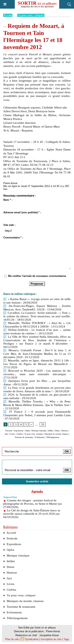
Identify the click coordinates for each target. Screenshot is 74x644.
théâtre (50, 431)
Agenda (37, 491)
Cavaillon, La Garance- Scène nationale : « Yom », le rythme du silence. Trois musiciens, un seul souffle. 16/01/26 (37, 316)
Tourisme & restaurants (24, 437)
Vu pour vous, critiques (31, 15)
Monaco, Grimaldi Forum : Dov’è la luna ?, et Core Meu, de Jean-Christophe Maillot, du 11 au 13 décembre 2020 (37, 354)
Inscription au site (51, 639)
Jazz (6, 434)
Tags (66, 639)
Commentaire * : (13, 237)
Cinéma (19, 434)
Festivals (8, 431)
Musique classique (39, 431)
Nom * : (7, 199)
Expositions (18, 431)
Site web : (9, 224)
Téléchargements (52, 437)
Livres (12, 434)
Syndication (31, 639)
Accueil (8, 15)
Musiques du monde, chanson (56, 434)
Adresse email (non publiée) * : (22, 212)
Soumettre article (37, 481)
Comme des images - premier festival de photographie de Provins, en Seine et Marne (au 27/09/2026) (32, 504)
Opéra (27, 431)
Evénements (39, 437)
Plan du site (12, 639)
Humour (64, 431)
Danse (57, 431)
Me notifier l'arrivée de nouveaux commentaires (37, 276)
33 (42, 424)
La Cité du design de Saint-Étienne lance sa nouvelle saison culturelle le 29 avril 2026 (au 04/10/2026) (31, 514)
